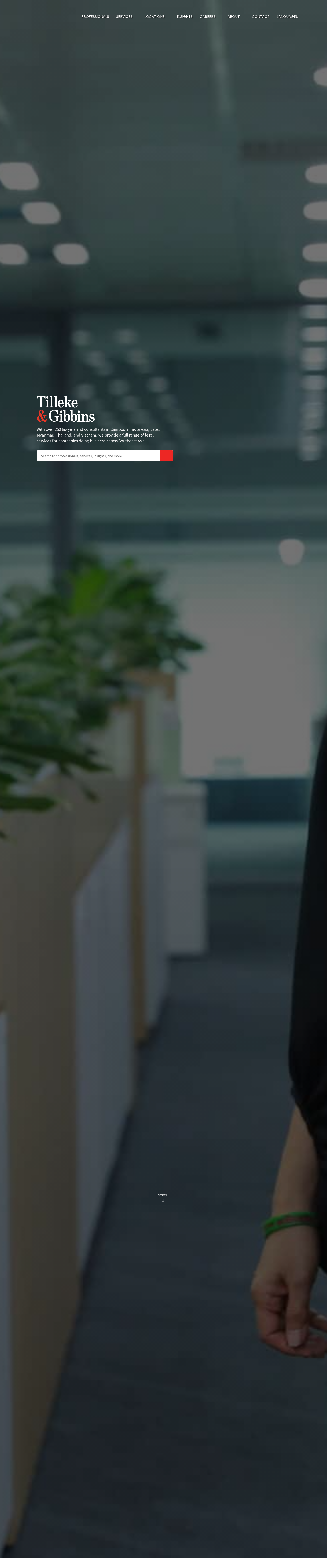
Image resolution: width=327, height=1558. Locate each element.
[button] (127, 16)
